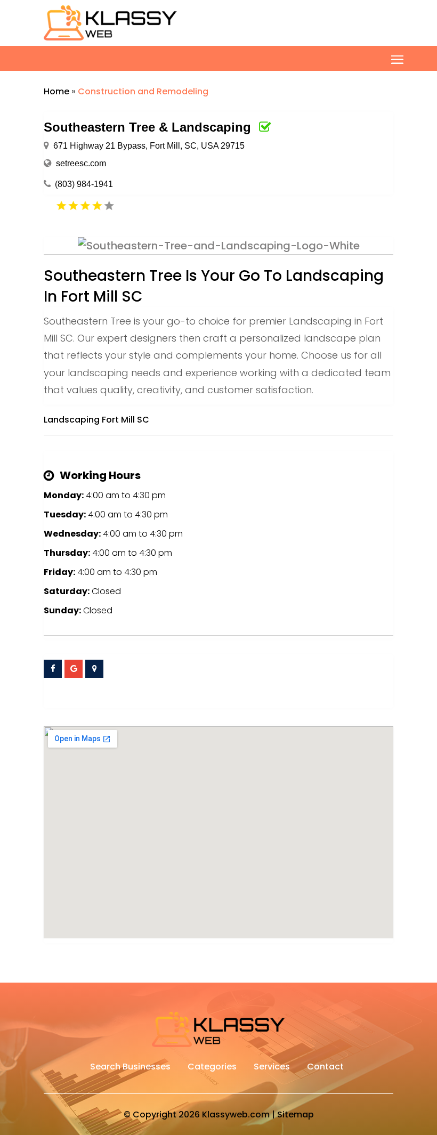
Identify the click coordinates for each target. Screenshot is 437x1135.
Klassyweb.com (236, 1114)
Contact (325, 1068)
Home (56, 91)
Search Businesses (130, 1068)
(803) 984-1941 (84, 184)
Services (272, 1068)
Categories (212, 1068)
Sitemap (295, 1114)
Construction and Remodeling (143, 91)
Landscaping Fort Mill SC (96, 420)
